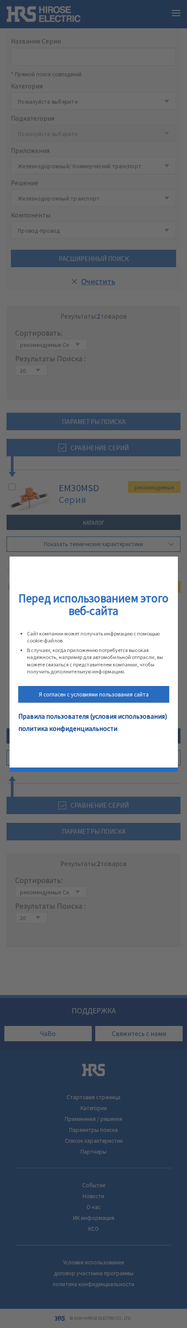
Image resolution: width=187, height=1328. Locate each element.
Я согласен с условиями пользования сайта (94, 694)
